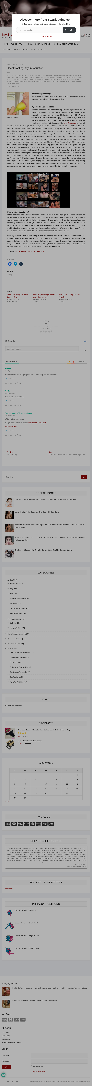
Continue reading (46, 36)
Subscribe (69, 30)
